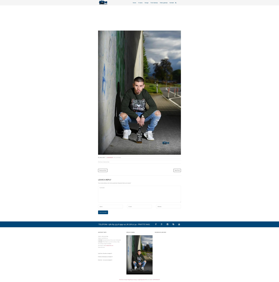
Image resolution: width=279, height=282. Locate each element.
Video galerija (163, 2)
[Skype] (173, 224)
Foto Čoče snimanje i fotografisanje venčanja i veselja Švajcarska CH (132, 279)
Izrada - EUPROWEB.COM (155, 279)
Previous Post (102, 170)
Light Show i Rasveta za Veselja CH (105, 253)
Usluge (146, 2)
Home (134, 2)
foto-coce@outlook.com (108, 245)
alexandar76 (110, 157)
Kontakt (172, 2)
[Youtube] (179, 224)
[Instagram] (167, 224)
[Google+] (162, 224)
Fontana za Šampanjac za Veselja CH (105, 256)
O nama (140, 2)
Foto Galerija (154, 2)
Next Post (177, 170)
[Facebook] (156, 224)
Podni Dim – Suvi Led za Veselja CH (105, 260)
